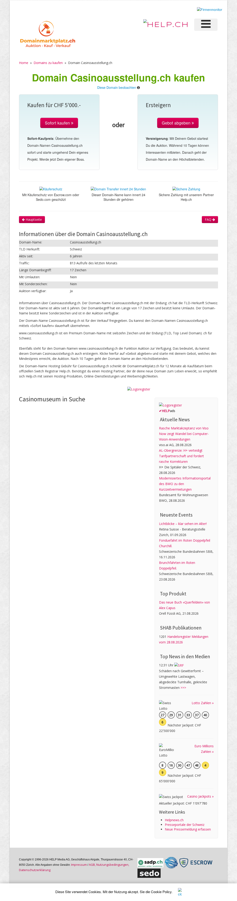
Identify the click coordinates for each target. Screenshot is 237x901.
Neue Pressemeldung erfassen (188, 829)
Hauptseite (33, 219)
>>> (183, 687)
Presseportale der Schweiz (184, 824)
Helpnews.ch (174, 820)
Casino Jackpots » (200, 796)
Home (23, 63)
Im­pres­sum (79, 865)
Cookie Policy (161, 891)
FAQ (208, 219)
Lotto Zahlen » (203, 703)
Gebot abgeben (177, 123)
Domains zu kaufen (48, 63)
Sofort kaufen (58, 123)
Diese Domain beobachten (116, 87)
